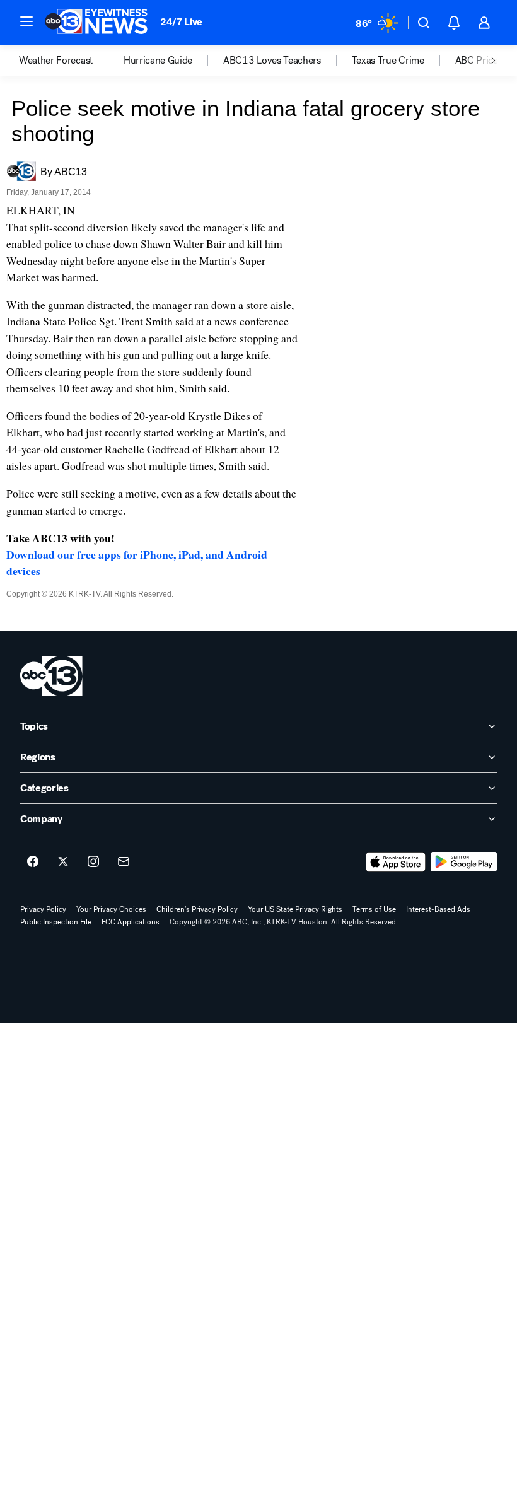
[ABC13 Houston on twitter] (63, 862)
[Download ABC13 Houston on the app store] (396, 862)
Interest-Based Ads (438, 909)
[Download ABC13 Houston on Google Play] (464, 862)
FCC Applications (131, 922)
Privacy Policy (43, 909)
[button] (26, 21)
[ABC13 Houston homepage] (96, 23)
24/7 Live (181, 21)
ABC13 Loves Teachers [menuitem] (272, 60)
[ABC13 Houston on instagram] (93, 862)
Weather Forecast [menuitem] (56, 60)
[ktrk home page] (51, 676)
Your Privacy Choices (111, 909)
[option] (71, 60)
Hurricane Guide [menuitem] (158, 60)
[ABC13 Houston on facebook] (32, 862)
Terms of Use (374, 909)
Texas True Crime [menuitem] (388, 60)
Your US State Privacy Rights (295, 909)
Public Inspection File (55, 922)
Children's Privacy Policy (197, 909)
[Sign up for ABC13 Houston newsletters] (123, 862)
